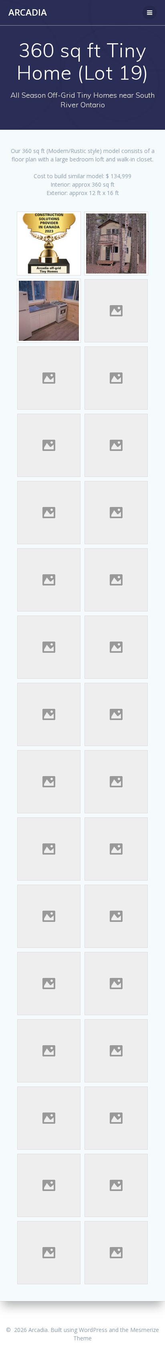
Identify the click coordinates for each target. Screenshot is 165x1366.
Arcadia (27, 12)
